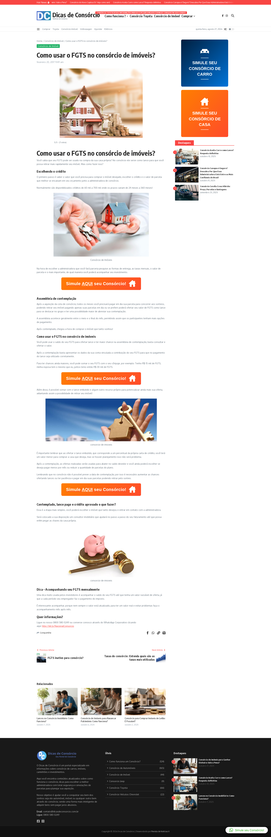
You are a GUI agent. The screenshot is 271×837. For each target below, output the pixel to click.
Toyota (56, 29)
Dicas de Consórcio (76, 15)
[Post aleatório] (225, 29)
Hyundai (98, 29)
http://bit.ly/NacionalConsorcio (58, 626)
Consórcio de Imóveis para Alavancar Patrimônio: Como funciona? (98, 720)
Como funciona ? (115, 16)
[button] (247, 830)
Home (39, 41)
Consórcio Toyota (141, 15)
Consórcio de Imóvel (167, 16)
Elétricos (108, 29)
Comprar (187, 16)
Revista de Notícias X (160, 831)
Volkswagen (86, 29)
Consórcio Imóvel (69, 29)
